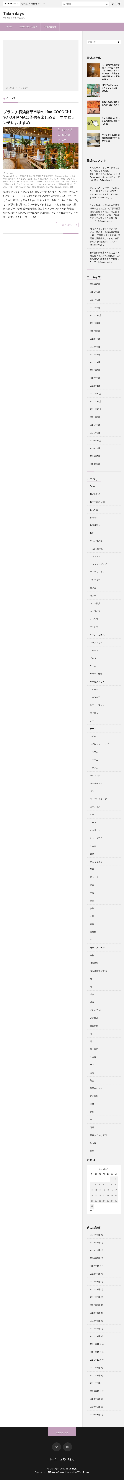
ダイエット (95, 713)
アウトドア (95, 556)
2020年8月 (95, 448)
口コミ (70, 184)
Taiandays (58, 176)
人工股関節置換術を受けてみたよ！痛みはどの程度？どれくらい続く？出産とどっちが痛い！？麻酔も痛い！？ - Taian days (105, 214)
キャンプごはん (97, 634)
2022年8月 (95, 331)
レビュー (34, 184)
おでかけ (66, 134)
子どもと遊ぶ (96, 861)
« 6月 (92, 1210)
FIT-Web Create (56, 1472)
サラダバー (14, 181)
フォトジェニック (62, 181)
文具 (92, 916)
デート (93, 720)
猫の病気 (94, 1049)
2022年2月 (95, 378)
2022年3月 (95, 370)
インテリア (95, 580)
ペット (93, 814)
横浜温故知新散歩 (98, 971)
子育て (93, 869)
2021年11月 (95, 401)
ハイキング (95, 775)
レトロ (26, 184)
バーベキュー (96, 783)
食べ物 (93, 1143)
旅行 (92, 924)
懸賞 (92, 885)
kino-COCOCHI (22, 176)
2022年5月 (95, 354)
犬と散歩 (94, 1018)
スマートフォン (97, 705)
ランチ (19, 184)
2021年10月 (95, 409)
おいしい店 (67, 129)
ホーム (53, 1459)
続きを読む (67, 225)
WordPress (83, 1472)
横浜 (34, 187)
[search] (106, 4)
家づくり (94, 877)
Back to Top (62, 1432)
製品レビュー (96, 1088)
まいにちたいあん (41, 179)
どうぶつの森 (96, 541)
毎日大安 (49, 187)
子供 (10, 187)
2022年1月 (95, 385)
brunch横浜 (10, 176)
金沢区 (66, 187)
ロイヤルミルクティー (48, 184)
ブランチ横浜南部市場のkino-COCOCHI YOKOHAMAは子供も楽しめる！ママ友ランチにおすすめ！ (39, 117)
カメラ (93, 595)
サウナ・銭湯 (96, 673)
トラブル (94, 752)
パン (92, 791)
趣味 (92, 1111)
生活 (92, 1065)
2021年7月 (95, 425)
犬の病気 (94, 1025)
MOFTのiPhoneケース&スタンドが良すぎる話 (111, 88)
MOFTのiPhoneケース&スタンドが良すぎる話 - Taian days (104, 194)
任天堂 (93, 846)
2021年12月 (95, 393)
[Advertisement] (41, 64)
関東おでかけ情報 (98, 1135)
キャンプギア (96, 642)
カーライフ (95, 611)
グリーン (94, 650)
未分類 (93, 932)
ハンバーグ (39, 181)
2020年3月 (95, 464)
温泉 (92, 994)
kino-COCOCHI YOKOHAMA (41, 176)
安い (29, 187)
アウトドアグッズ (98, 564)
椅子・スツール (97, 947)
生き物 (93, 1057)
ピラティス (95, 806)
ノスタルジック (26, 181)
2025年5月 (95, 299)
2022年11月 (95, 315)
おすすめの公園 (97, 501)
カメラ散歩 (95, 603)
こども (30, 179)
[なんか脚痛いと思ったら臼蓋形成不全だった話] (93, 123)
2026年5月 (95, 292)
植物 (92, 955)
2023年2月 (95, 307)
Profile (9, 26)
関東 (71, 187)
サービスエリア (97, 681)
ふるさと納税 (96, 548)
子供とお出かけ (19, 187)
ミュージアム (96, 838)
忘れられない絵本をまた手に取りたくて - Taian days (105, 258)
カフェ (65, 140)
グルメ (6, 181)
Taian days (13, 13)
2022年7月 (95, 339)
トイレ (93, 736)
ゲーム (93, 666)
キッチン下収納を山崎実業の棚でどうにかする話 (111, 138)
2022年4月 (95, 362)
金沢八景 (58, 187)
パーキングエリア (98, 799)
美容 (92, 1080)
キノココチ (61, 179)
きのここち (21, 179)
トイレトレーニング (99, 744)
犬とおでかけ (96, 1010)
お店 (92, 533)
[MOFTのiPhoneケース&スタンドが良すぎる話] (93, 90)
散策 (92, 900)
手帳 (92, 892)
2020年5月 (95, 456)
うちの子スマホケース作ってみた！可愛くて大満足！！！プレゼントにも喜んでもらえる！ (104, 170)
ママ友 (12, 184)
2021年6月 (95, 432)
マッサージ (95, 830)
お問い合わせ (50, 26)
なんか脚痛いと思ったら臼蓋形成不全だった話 (111, 121)
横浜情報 (94, 963)
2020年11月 (95, 440)
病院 (92, 1072)
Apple (92, 486)
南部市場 (62, 184)
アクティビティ (97, 572)
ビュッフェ (49, 181)
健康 (92, 853)
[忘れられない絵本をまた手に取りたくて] (93, 107)
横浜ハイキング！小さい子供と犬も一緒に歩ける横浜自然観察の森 (104, 232)
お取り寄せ (95, 525)
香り (92, 1151)
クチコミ (70, 179)
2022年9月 (95, 323)
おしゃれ (66, 176)
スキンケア (95, 697)
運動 (92, 1127)
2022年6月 (95, 346)
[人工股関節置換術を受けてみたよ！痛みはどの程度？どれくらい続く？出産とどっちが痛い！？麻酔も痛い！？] (93, 70)
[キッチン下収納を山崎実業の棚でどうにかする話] (93, 140)
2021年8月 (95, 417)
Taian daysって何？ (28, 26)
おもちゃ (94, 517)
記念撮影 (94, 1096)
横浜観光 (40, 187)
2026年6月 (95, 284)
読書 (92, 1104)
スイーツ (94, 689)
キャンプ (94, 619)
